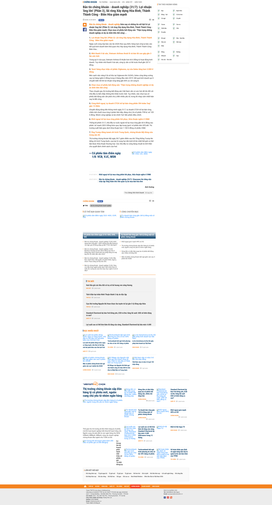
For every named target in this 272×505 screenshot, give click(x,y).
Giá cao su (126, 476)
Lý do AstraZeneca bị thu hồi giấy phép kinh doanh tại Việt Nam (142, 342)
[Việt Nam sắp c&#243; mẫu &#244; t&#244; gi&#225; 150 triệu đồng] (144, 358)
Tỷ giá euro (128, 473)
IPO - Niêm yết (127, 2)
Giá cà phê (145, 473)
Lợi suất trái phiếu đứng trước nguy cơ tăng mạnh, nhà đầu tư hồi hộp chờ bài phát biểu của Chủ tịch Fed (94, 345)
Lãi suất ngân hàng (167, 473)
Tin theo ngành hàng (167, 4)
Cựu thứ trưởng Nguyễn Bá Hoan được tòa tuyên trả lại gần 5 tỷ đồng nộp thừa (116, 304)
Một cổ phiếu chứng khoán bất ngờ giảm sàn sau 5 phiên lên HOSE (138, 258)
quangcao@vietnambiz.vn (175, 494)
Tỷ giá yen (120, 473)
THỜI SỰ (91, 486)
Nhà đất (88, 288)
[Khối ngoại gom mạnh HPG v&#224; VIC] (163, 413)
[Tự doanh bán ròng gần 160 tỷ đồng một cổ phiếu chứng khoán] (138, 227)
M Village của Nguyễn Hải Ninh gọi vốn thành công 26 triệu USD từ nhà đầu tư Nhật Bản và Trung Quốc (119, 367)
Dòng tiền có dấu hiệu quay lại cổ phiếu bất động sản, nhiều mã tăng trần (138, 252)
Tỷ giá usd (112, 473)
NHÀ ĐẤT (126, 486)
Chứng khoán (90, 2)
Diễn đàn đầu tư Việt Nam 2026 (153, 476)
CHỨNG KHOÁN (135, 486)
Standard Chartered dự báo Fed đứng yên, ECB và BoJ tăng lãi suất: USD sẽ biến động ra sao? (119, 314)
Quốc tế (88, 318)
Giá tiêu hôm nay (155, 473)
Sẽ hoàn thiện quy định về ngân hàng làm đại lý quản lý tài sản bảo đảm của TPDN (179, 453)
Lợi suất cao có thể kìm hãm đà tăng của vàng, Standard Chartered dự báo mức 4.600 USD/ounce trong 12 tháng (118, 326)
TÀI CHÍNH (119, 486)
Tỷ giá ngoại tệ (102, 473)
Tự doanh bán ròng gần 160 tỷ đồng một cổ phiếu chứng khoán (137, 236)
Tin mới (90, 281)
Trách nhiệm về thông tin (93, 503)
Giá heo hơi (136, 473)
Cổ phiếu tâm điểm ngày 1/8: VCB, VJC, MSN (106, 154)
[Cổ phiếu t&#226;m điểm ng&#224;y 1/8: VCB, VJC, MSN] (140, 160)
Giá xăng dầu (179, 473)
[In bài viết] (150, 20)
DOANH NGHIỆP (146, 486)
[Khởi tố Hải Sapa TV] (163, 430)
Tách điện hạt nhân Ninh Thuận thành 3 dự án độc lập (106, 294)
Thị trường (103, 2)
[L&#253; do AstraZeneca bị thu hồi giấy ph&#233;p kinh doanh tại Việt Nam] (144, 336)
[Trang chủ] (85, 25)
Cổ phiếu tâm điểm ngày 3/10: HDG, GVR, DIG (99, 236)
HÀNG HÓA (105, 486)
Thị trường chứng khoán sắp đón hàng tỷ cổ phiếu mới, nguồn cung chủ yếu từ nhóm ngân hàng (138, 246)
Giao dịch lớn (115, 2)
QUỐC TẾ (112, 486)
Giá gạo (119, 476)
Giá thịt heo (111, 476)
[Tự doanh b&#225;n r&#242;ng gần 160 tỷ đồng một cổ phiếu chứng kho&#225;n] (130, 413)
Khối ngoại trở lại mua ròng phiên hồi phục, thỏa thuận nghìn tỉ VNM (120, 119)
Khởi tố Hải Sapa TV (178, 427)
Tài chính (110, 347)
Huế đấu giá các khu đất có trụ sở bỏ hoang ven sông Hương (109, 285)
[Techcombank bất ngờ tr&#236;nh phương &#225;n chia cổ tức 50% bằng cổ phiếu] (119, 336)
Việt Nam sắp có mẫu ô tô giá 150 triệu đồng (143, 363)
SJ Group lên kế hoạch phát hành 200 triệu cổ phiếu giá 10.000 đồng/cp (119, 452)
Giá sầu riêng (102, 476)
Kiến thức (138, 2)
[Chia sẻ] (85, 29)
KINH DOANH (155, 486)
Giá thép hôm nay (91, 476)
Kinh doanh (135, 347)
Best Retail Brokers (137, 476)
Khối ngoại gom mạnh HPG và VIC (133, 242)
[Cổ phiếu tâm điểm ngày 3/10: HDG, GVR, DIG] (101, 227)
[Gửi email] (153, 19)
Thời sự (88, 297)
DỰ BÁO (97, 486)
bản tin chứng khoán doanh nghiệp (101, 205)
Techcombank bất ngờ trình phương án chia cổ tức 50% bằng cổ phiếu (119, 342)
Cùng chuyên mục (130, 211)
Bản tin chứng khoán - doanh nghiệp (104, 24)
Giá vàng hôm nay (91, 473)
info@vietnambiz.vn (95, 501)
